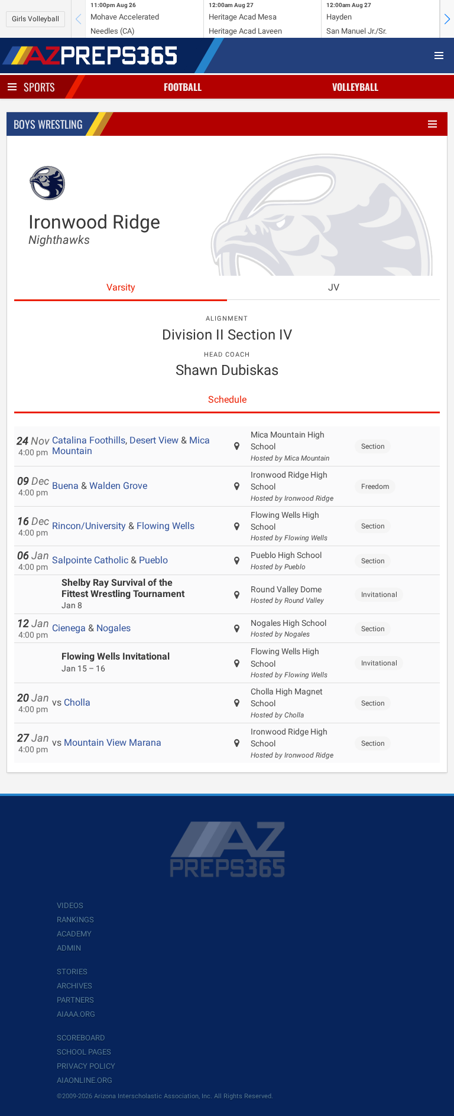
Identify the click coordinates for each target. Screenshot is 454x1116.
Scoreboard (81, 1037)
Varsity (120, 287)
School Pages (84, 1052)
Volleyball (355, 87)
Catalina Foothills (88, 440)
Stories (72, 971)
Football (183, 87)
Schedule (227, 399)
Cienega (69, 628)
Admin (69, 948)
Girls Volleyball (35, 19)
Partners (75, 1000)
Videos (70, 905)
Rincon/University (89, 525)
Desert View (154, 440)
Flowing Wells (165, 525)
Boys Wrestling (48, 124)
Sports (39, 86)
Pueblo (153, 560)
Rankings (75, 919)
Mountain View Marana (112, 742)
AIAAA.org (76, 1014)
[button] (447, 19)
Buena (65, 485)
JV (333, 287)
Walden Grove (118, 485)
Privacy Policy (86, 1066)
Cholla (77, 702)
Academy (74, 933)
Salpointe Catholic (90, 560)
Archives (74, 985)
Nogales (113, 628)
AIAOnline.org (84, 1080)
